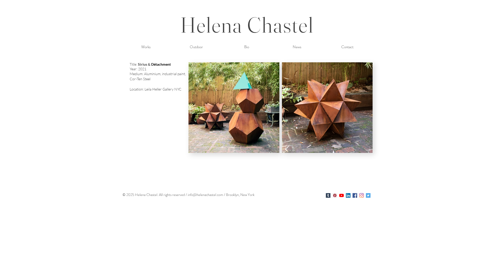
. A (159, 194)
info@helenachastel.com (205, 194)
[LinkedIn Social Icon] (348, 195)
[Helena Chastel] (328, 195)
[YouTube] (341, 195)
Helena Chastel (247, 25)
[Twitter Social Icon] (368, 195)
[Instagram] (361, 195)
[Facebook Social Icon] (355, 195)
